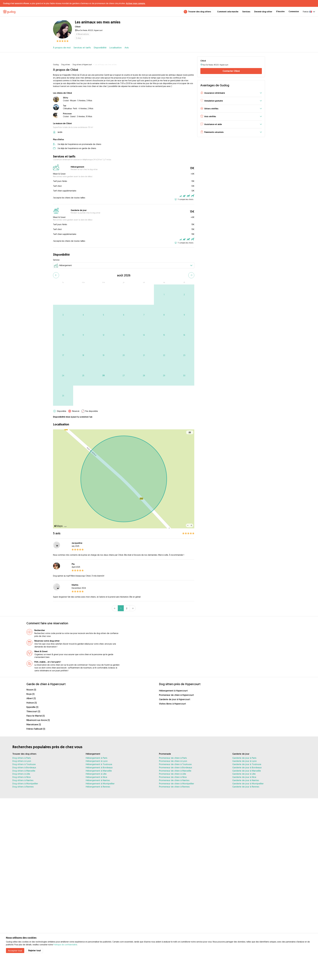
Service (56, 260)
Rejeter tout (34, 950)
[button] (231, 93)
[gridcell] (164, 294)
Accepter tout (15, 950)
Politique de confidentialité (65, 944)
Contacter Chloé (231, 71)
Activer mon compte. (135, 3)
